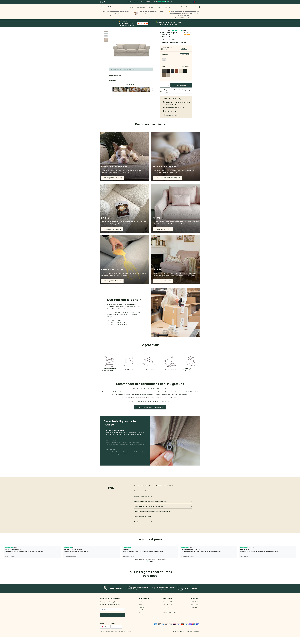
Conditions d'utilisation (178, 631)
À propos (141, 609)
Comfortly (107, 631)
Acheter (141, 602)
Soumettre (112, 615)
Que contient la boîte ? (115, 75)
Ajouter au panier (181, 85)
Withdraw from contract (170, 612)
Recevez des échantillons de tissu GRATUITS (150, 407)
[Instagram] (102, 1)
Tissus (140, 604)
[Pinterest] (104, 1)
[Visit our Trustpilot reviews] (162, 2)
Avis (140, 612)
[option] (131, 49)
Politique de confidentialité (193, 631)
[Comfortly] (106, 6)
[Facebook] (100, 1)
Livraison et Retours (168, 602)
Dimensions (112, 80)
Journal (141, 615)
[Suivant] (151, 52)
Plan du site (166, 607)
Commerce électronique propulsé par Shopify (120, 631)
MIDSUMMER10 (143, 23)
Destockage (142, 607)
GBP (105, 626)
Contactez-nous (167, 604)
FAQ (164, 609)
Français (197, 1)
